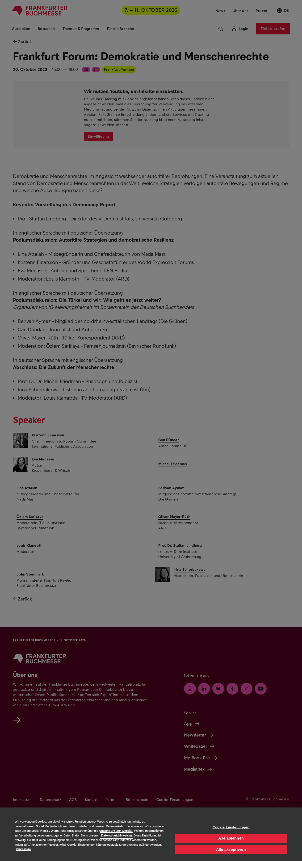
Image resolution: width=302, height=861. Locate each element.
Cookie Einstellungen (231, 827)
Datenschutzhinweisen (116, 835)
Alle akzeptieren (231, 849)
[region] (151, 834)
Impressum (23, 849)
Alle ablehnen (231, 838)
